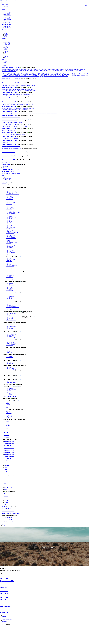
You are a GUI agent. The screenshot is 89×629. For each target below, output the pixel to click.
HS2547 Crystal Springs (18, 99)
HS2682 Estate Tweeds (20, 84)
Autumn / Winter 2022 (7, 17)
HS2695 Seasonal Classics (22, 85)
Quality (4, 38)
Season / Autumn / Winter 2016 (9, 144)
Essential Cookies (24, 316)
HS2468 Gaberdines (59, 72)
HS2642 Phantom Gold (46, 70)
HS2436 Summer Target (29, 73)
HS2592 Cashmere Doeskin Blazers (11, 71)
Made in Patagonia (7, 26)
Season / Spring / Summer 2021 (9, 132)
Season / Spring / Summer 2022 (9, 124)
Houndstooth (22, 157)
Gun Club (7, 157)
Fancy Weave (6, 34)
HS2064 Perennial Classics (10, 266)
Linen (5, 52)
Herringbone (8, 404)
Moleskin (7, 405)
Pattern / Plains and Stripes (8, 152)
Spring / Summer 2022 (7, 18)
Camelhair (5, 48)
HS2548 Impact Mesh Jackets (10, 258)
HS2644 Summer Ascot (39, 70)
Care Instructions (6, 177)
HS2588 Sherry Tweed (29, 94)
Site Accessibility (4, 621)
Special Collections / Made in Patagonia (11, 148)
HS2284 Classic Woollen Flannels (52, 75)
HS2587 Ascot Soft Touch (22, 94)
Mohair (5, 54)
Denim (5, 469)
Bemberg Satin (9, 166)
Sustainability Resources (7, 178)
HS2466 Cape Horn (65, 72)
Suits (5, 63)
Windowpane (39, 157)
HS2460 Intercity (19, 103)
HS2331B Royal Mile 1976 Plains (70, 74)
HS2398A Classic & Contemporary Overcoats (45, 113)
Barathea (3, 161)
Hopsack (15, 161)
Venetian (10, 162)
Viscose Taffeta (4, 166)
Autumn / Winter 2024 (7, 14)
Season (3, 9)
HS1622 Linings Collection (63, 76)
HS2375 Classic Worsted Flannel (31, 74)
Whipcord (5, 36)
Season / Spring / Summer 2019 (9, 136)
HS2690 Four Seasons (5, 85)
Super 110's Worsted (9, 456)
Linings (5, 53)
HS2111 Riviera (32, 76)
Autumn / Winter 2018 (7, 21)
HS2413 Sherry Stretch (76, 73)
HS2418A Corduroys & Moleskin (68, 73)
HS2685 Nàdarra (34, 84)
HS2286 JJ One (44, 75)
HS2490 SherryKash (39, 72)
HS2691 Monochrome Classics (13, 85)
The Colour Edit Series (7, 179)
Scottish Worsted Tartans (7, 27)
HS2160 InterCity (8, 264)
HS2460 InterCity (4, 73)
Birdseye (6, 161)
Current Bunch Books (7, 6)
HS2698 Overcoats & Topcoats (30, 85)
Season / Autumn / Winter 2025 (9, 92)
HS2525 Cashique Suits (8, 72)
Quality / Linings (6, 164)
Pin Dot (6, 162)
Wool (5, 57)
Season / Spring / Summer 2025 (9, 97)
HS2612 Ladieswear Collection (71, 70)
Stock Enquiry (4, 523)
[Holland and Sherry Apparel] (11, 0)
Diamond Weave (9, 161)
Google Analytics (31, 316)
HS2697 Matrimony (19, 69)
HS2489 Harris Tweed (45, 72)
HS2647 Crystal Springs (32, 70)
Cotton (5, 467)
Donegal (5, 33)
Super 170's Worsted (7, 41)
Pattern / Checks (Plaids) (8, 156)
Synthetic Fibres (6, 56)
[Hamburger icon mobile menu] (3, 0)
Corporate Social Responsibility (6, 619)
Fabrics (3, 2)
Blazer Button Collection (8, 171)
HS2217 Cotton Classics (81, 75)
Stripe (7, 406)
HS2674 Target (14, 84)
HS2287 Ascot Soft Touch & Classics (36, 75)
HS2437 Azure (23, 73)
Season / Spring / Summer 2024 (9, 106)
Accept (24, 317)
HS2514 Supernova (23, 72)
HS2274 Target (8, 262)
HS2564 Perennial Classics (14, 94)
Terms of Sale (4, 616)
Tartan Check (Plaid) (34, 157)
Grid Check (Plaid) (17, 157)
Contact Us (4, 614)
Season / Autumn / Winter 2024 (9, 101)
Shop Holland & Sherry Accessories (10, 169)
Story (3, 524)
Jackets (5, 62)
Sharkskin (5, 35)
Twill (8, 162)
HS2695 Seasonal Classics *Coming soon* (28, 69)
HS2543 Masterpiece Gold (6, 94)
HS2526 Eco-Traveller (5, 89)
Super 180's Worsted (9, 443)
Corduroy (7, 403)
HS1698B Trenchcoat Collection (54, 76)
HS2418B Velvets (8, 260)
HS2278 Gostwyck (60, 75)
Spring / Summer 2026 (7, 11)
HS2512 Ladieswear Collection (10, 259)
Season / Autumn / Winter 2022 (9, 120)
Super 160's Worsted (7, 42)
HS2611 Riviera (78, 70)
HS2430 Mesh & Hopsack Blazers (43, 73)
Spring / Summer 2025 (7, 13)
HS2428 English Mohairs (51, 73)
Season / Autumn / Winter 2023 (9, 111)
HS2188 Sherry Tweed (11, 130)
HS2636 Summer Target (53, 70)
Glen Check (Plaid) (12, 157)
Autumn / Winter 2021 (7, 19)
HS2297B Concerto (23, 75)
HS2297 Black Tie (28, 75)
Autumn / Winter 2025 (7, 12)
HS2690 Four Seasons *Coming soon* (54, 69)
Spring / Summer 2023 (7, 16)
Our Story (86, 4)
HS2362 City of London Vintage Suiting (42, 74)
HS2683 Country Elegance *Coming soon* (76, 69)
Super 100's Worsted (7, 46)
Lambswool (6, 51)
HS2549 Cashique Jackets (26, 99)
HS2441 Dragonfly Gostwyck (16, 73)
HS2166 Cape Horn (9, 76)
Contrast (7, 402)
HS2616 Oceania (59, 70)
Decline (26, 317)
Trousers (5, 61)
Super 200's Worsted (7, 40)
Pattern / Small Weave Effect (9, 159)
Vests (5, 65)
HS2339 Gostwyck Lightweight (60, 74)
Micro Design (19, 161)
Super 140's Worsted (7, 43)
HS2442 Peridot (9, 73)
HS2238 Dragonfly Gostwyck (67, 75)
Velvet (5, 55)
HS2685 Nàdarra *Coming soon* (65, 69)
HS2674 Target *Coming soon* (14, 70)
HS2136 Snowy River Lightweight (17, 76)
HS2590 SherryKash (9, 205)
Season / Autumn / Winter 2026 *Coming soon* (13, 82)
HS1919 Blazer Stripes (5, 138)
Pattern (4, 29)
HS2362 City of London (9, 388)
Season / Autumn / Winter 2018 (9, 140)
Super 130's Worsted (7, 44)
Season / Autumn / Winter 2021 (9, 128)
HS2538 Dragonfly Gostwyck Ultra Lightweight (13, 212)
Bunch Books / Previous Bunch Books (11, 78)
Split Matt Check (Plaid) (27, 157)
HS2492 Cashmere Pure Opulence (31, 72)
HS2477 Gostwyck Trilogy (53, 72)
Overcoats (6, 500)
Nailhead (3, 162)
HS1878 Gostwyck (47, 76)
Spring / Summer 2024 (7, 15)
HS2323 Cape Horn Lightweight (15, 75)
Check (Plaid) (4, 157)
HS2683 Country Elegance (28, 84)
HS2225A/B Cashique (74, 75)
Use (3, 59)
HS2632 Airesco (64, 70)
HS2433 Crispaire (35, 73)
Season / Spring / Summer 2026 (9, 87)
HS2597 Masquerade (9, 204)
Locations (86, 5)
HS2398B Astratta (82, 73)
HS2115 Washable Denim (26, 76)
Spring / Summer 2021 (7, 20)
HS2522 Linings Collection (16, 72)
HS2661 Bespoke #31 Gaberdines (24, 70)
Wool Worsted (6, 47)
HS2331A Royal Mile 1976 (6, 75)
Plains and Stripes (7, 31)
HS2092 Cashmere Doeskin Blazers (11, 265)
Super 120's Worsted (9, 454)
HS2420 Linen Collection (59, 73)
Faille (13, 161)
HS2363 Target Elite (9, 261)
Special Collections (6, 24)
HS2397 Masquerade (24, 74)
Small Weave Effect (7, 32)
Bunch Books (5, 4)
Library (4, 175)
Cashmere (5, 49)
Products (3, 167)
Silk (5, 483)
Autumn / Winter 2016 (7, 22)
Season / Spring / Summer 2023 (9, 115)
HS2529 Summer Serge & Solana (11, 213)
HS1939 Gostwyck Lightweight (39, 76)
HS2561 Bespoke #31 (33, 99)
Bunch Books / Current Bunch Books (11, 67)
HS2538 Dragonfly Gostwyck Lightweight (8, 99)
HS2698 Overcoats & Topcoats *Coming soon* (9, 69)
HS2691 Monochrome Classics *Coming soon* (42, 69)
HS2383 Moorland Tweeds (17, 74)
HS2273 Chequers (8, 263)
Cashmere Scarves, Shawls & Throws (11, 173)
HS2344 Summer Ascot (51, 74)
